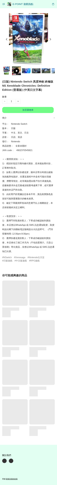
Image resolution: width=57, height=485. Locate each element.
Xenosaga (20, 257)
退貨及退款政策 (12, 479)
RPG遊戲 (35, 261)
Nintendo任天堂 (36, 257)
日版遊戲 (7, 261)
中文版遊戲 (21, 261)
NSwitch (7, 257)
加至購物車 (27, 110)
